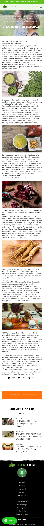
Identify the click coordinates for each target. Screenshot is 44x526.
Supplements (28, 21)
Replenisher (22, 18)
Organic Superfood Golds (11, 178)
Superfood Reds (7, 21)
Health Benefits (24, 16)
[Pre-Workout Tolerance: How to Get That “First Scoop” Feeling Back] (8, 446)
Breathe (5, 16)
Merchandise (22, 492)
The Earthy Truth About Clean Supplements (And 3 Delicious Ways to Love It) (29, 436)
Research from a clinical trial (12, 106)
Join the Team (22, 501)
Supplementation (18, 21)
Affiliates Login (22, 505)
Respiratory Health (32, 18)
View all (22, 414)
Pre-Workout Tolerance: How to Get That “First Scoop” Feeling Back (28, 449)
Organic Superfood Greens (28, 123)
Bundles (22, 486)
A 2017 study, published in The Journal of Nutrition (20, 333)
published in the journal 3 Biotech (14, 157)
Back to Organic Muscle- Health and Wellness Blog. (23, 395)
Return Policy (22, 511)
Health (17, 16)
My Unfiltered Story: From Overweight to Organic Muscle (27, 423)
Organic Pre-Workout (26, 174)
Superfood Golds (22, 20)
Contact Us (22, 495)
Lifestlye (32, 16)
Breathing (11, 16)
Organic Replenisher (31, 349)
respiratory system (20, 50)
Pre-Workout (14, 18)
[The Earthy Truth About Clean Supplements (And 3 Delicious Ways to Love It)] (8, 434)
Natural (38, 16)
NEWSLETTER (21, 520)
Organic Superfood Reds (11, 176)
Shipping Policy (22, 508)
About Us (22, 483)
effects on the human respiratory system (17, 46)
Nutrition (7, 18)
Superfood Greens (33, 20)
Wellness (35, 21)
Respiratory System (10, 20)
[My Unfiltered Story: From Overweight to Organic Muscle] (8, 421)
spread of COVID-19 (9, 44)
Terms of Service (22, 514)
